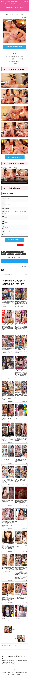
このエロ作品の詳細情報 (13, 61)
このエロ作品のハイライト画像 (15, 56)
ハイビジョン (11, 211)
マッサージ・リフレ (13, 213)
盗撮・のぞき (11, 253)
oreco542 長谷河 (13, 64)
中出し (21, 213)
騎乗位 (21, 211)
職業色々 (17, 211)
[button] (26, 274)
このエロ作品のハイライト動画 (15, 59)
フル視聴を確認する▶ (14, 239)
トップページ (14, 670)
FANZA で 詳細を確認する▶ (15, 46)
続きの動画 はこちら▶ (14, 157)
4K (6, 211)
